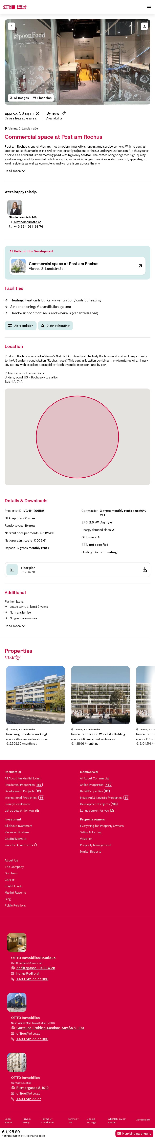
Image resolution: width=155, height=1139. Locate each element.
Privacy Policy (27, 1120)
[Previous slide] (10, 62)
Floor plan (44, 98)
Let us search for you (19, 810)
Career (10, 880)
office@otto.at (28, 1033)
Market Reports (90, 851)
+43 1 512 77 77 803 (32, 1039)
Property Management (95, 845)
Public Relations (15, 905)
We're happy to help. (21, 191)
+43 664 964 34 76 (28, 226)
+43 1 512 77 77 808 (32, 979)
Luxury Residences (17, 804)
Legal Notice (9, 1120)
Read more (13, 171)
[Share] (144, 26)
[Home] (15, 6)
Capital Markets (15, 839)
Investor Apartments (19, 845)
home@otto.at (28, 973)
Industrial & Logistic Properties (101, 798)
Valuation (86, 839)
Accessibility (143, 1119)
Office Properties (92, 785)
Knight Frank (13, 886)
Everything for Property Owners (102, 826)
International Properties (21, 798)
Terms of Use (73, 1120)
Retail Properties (91, 791)
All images (21, 98)
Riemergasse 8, (32, 1087)
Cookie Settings (91, 1120)
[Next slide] (145, 62)
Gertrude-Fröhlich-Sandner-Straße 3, (50, 1027)
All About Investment (18, 826)
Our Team (11, 873)
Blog (8, 899)
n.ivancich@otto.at (27, 222)
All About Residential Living (22, 778)
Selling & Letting (91, 832)
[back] (11, 26)
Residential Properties (20, 785)
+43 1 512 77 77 (28, 1099)
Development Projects (20, 791)
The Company (14, 867)
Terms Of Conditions (47, 1120)
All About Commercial (94, 778)
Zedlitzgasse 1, (35, 967)
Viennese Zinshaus (17, 832)
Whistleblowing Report (117, 1120)
